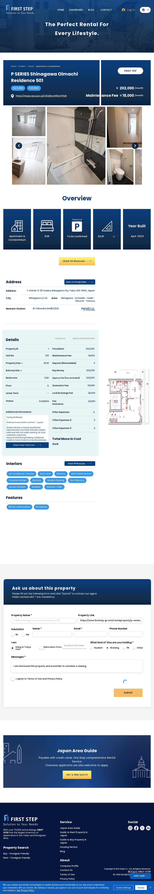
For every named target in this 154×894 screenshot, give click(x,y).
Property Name (20, 615)
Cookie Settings (123, 887)
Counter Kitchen (17, 480)
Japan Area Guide (70, 828)
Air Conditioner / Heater (21, 473)
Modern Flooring (55, 480)
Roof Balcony (77, 480)
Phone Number (118, 628)
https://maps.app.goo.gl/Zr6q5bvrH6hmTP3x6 (41, 95)
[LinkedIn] (148, 828)
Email (77, 628)
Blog (62, 851)
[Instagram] (130, 828)
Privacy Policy (67, 878)
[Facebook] (136, 828)
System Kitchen (17, 486)
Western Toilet (54, 486)
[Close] (150, 887)
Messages (17, 657)
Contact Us (66, 870)
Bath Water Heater (81, 473)
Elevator (37, 480)
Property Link (86, 615)
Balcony (61, 473)
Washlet (36, 486)
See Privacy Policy (25, 890)
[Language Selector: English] (145, 10)
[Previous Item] (18, 145)
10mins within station (19, 506)
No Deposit (41, 506)
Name (36, 628)
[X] (142, 828)
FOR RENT (34, 88)
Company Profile (69, 865)
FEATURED (18, 88)
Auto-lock (45, 473)
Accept (141, 887)
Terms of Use (67, 874)
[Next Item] (135, 145)
